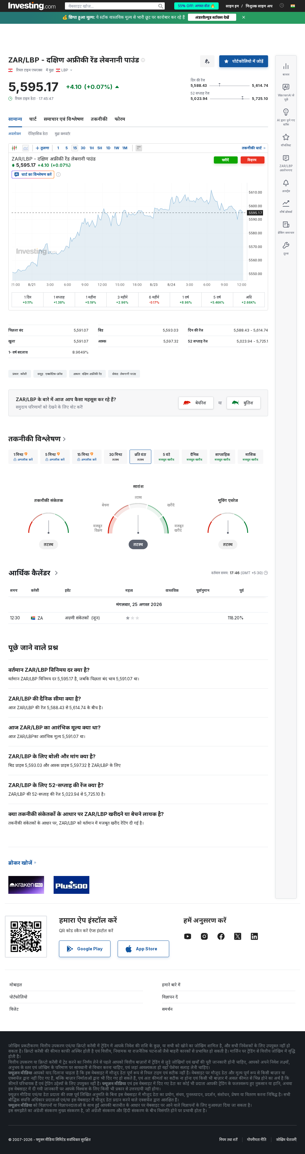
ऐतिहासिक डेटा (38, 133)
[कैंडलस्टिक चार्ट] (14, 148)
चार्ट (33, 119)
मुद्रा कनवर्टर (62, 133)
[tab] (23, 457)
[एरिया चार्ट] (25, 148)
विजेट (14, 1009)
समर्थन (167, 1009)
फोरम (120, 119)
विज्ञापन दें (170, 996)
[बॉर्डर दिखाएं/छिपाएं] (139, 148)
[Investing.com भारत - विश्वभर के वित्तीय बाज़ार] (31, 6)
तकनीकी (99, 119)
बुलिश (248, 402)
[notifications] (281, 5)
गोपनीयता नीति (256, 1139)
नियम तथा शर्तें (228, 1139)
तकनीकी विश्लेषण (34, 438)
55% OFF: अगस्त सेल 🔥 (196, 5)
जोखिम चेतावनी (286, 1139)
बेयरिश (200, 402)
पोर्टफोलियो (18, 996)
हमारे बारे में (171, 984)
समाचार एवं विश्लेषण (64, 119)
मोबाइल (16, 984)
